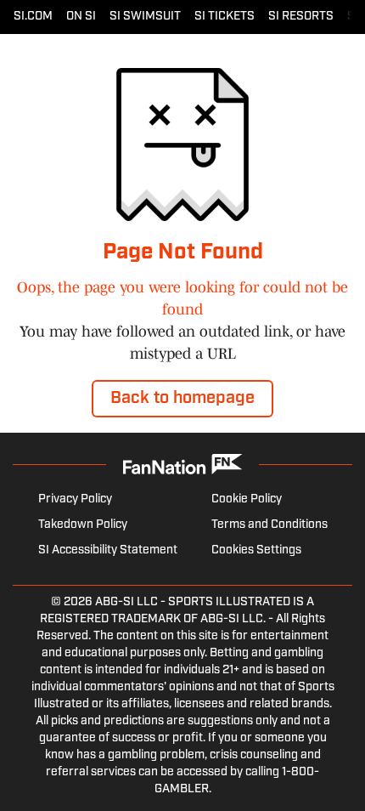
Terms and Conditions (269, 525)
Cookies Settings (256, 550)
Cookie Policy (246, 499)
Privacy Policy (75, 499)
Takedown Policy (82, 525)
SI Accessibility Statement (107, 550)
